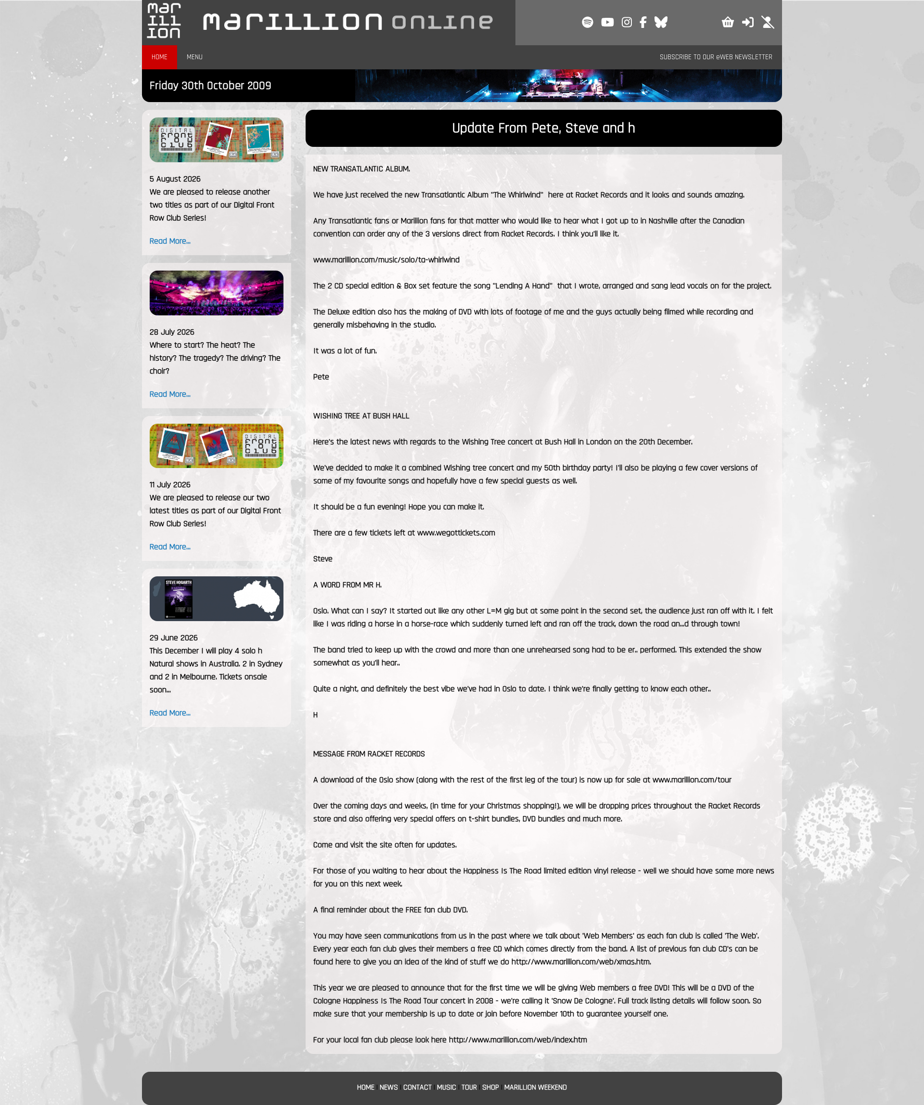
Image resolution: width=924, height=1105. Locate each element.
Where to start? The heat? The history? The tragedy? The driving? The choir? (215, 358)
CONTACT (417, 1087)
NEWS (389, 1087)
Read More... (170, 241)
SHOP (490, 1087)
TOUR (469, 1087)
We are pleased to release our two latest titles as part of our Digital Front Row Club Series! (215, 510)
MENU (195, 57)
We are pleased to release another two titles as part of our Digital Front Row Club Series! (212, 204)
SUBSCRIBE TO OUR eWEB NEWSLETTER (716, 57)
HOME (159, 57)
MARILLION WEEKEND (535, 1087)
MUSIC (446, 1087)
